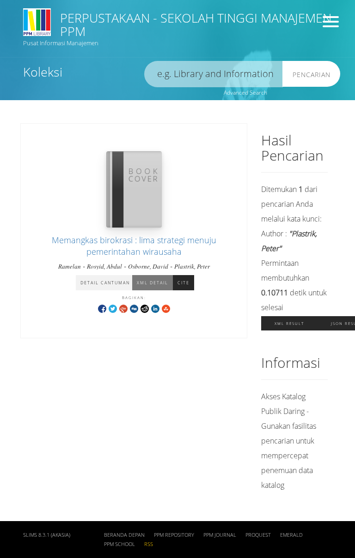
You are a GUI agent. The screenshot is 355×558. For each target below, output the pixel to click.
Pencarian (312, 74)
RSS (148, 544)
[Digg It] (134, 308)
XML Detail (152, 283)
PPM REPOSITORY (174, 535)
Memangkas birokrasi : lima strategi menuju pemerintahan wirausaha (134, 245)
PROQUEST (258, 535)
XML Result (289, 323)
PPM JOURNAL (219, 535)
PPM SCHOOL (119, 544)
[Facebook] (102, 308)
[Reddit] (145, 308)
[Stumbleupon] (166, 308)
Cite (184, 283)
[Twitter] (113, 308)
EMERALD (291, 535)
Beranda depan (124, 535)
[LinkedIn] (155, 308)
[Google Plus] (123, 308)
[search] (213, 74)
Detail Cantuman (105, 283)
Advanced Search (245, 92)
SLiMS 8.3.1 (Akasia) (46, 535)
